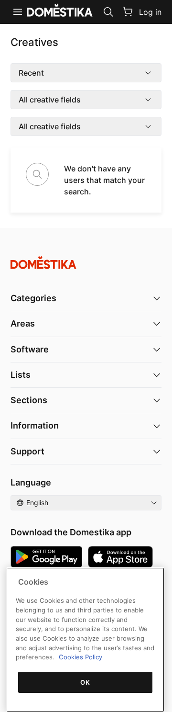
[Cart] (127, 11)
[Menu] (18, 12)
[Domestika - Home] (86, 262)
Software (30, 349)
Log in (150, 12)
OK (85, 682)
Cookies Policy (80, 657)
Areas (23, 323)
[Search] (108, 12)
